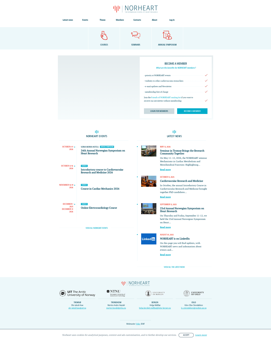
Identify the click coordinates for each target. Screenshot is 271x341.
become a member (192, 111)
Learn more (201, 335)
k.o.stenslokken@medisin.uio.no (193, 308)
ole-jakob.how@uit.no (77, 308)
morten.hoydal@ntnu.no (116, 308)
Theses (102, 20)
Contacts (137, 20)
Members (120, 20)
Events (85, 20)
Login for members (159, 111)
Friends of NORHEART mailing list (166, 97)
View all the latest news (174, 267)
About (154, 20)
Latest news (68, 20)
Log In (172, 20)
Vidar (138, 323)
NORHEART (135, 9)
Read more (165, 169)
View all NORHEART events (97, 228)
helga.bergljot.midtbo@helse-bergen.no (155, 308)
